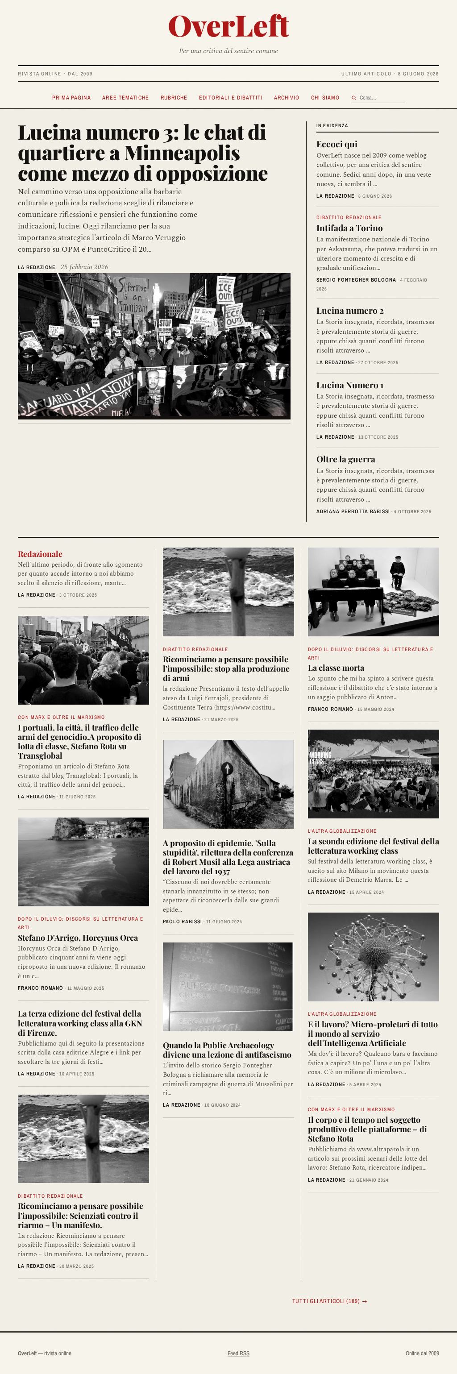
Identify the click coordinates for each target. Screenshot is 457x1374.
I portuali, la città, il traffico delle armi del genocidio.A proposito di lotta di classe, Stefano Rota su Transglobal (79, 741)
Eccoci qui (336, 143)
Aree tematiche (125, 97)
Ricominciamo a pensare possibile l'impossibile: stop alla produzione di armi (226, 668)
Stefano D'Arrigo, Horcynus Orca (78, 937)
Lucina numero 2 (350, 310)
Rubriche (174, 97)
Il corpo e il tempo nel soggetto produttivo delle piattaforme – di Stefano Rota (367, 1128)
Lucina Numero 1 (349, 384)
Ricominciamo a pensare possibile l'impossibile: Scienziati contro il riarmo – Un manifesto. (80, 1214)
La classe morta (336, 667)
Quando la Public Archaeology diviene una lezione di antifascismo (227, 1049)
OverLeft (229, 24)
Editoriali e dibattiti (230, 97)
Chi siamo (325, 97)
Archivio (287, 97)
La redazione (36, 267)
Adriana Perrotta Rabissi (353, 511)
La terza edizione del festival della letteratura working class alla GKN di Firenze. (80, 1022)
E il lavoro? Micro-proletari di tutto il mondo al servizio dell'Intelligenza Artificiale (373, 1033)
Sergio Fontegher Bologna (356, 279)
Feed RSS (238, 1353)
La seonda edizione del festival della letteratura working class (373, 845)
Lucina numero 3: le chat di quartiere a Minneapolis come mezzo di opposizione (143, 152)
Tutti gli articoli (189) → (330, 1301)
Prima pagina (71, 97)
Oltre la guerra (345, 459)
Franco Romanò (40, 988)
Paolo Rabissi (182, 921)
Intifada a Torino (349, 227)
